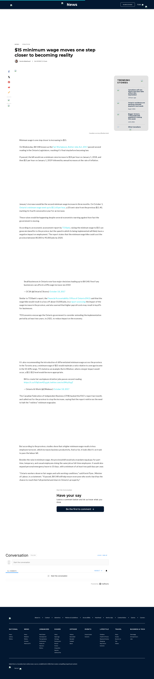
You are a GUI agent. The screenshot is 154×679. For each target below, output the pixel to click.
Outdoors (102, 634)
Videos (117, 643)
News (10, 634)
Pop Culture (103, 643)
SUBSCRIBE (127, 4)
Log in (99, 555)
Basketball (72, 636)
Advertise (57, 617)
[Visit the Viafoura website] (104, 584)
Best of (56, 643)
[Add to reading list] (9, 106)
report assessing (78, 302)
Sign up (105, 555)
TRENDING (123, 81)
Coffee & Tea (57, 652)
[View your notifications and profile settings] (106, 570)
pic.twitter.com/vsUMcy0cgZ (60, 382)
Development (42, 636)
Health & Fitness (104, 636)
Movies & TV (27, 643)
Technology (133, 634)
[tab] (12, 571)
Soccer (71, 643)
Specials (56, 650)
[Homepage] (13, 617)
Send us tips (109, 617)
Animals (26, 641)
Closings (56, 639)
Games (133, 617)
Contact (47, 617)
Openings (57, 636)
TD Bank (66, 228)
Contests (102, 645)
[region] (57, 569)
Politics (11, 639)
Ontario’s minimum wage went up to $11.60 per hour (42, 207)
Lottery (11, 636)
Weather (26, 636)
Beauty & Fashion (104, 639)
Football (72, 641)
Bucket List (118, 639)
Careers (142, 617)
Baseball (72, 639)
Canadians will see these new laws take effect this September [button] (136, 92)
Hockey (72, 634)
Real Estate (42, 634)
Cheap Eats (57, 648)
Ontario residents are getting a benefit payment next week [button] (136, 104)
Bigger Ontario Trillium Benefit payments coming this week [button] (135, 116)
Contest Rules (122, 617)
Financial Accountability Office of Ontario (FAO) (69, 298)
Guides (117, 636)
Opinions (41, 645)
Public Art (41, 643)
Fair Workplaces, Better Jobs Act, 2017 (70, 147)
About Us (37, 617)
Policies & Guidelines (71, 617)
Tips (116, 641)
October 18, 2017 (57, 291)
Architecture (42, 641)
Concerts (87, 636)
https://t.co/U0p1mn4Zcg (35, 382)
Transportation (43, 639)
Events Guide (88, 634)
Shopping (102, 641)
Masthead (98, 617)
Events (56, 645)
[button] (122, 92)
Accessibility (86, 617)
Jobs (131, 639)
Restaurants (57, 641)
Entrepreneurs (134, 636)
